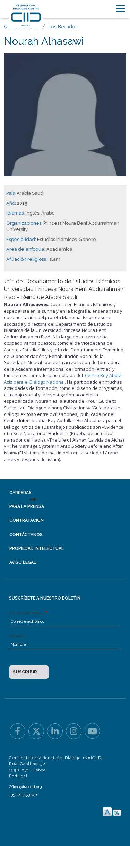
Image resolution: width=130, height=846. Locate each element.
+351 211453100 (23, 794)
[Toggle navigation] (120, 8)
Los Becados (63, 27)
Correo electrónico (26, 613)
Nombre (16, 636)
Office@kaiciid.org (25, 786)
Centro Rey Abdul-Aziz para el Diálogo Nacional (63, 378)
